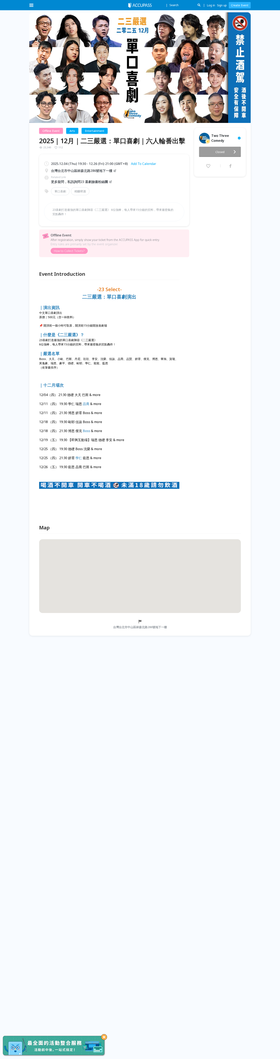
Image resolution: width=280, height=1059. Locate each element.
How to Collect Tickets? (69, 251)
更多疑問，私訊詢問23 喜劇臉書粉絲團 (79, 181)
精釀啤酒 (80, 191)
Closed (219, 152)
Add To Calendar (143, 163)
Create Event (239, 5)
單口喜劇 (60, 191)
